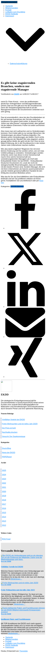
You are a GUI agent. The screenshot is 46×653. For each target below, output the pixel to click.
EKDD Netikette (11, 14)
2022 (4, 483)
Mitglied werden (11, 8)
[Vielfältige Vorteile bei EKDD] (23, 559)
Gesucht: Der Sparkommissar (13, 436)
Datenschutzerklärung (18, 64)
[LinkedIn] (25, 307)
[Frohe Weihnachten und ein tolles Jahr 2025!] (19, 583)
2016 (4, 508)
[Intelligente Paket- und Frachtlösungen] (23, 612)
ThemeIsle (23, 651)
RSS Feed (6, 539)
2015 (4, 513)
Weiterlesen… (16, 579)
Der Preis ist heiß (9, 428)
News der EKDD (17, 186)
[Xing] (25, 377)
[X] (25, 268)
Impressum (9, 647)
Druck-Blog (6, 448)
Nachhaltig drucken (9, 432)
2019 (4, 496)
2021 (4, 487)
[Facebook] (25, 228)
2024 (4, 475)
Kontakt (8, 10)
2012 (4, 525)
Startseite (9, 6)
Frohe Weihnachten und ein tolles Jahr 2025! (20, 424)
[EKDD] (6, 391)
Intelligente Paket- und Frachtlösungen (15, 619)
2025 (4, 470)
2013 (4, 521)
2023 (4, 479)
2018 (4, 500)
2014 (4, 517)
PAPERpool (7, 457)
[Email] (25, 337)
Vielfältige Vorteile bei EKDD (13, 420)
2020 (4, 491)
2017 (4, 504)
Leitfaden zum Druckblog (15, 12)
